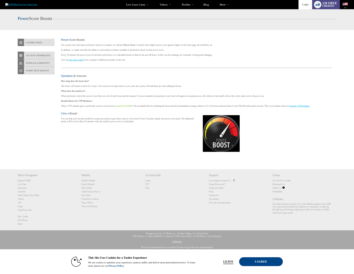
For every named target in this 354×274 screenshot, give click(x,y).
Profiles (186, 4)
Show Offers (87, 202)
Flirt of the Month (89, 206)
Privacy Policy (116, 265)
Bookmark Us (279, 184)
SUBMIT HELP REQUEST (37, 70)
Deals (20, 224)
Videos (164, 4)
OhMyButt (277, 191)
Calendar (21, 191)
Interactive (22, 188)
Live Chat (22, 184)
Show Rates (86, 188)
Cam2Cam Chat (25, 210)
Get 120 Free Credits (282, 180)
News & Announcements (220, 202)
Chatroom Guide (216, 188)
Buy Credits (23, 216)
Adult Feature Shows (90, 191)
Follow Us (277, 188)
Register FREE (24, 180)
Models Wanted (88, 180)
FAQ (211, 191)
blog (206, 4)
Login (305, 4)
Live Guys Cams (135, 4)
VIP (19, 202)
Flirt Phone (22, 220)
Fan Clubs (86, 195)
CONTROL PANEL (34, 42)
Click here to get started (283, 213)
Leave (228, 261)
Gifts (147, 188)
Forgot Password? (217, 184)
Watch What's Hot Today (28, 195)
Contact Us (214, 195)
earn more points (76, 60)
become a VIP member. (299, 106)
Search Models (88, 184)
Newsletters (214, 199)
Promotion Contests (90, 199)
